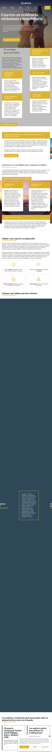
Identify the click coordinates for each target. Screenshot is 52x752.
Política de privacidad (36, 749)
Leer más (6, 747)
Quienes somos (35, 8)
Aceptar (24, 746)
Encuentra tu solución (10, 40)
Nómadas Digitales (20, 8)
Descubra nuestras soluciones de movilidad (15, 179)
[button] (49, 736)
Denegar (34, 746)
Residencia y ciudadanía (4, 8)
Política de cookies (28, 749)
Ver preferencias (45, 746)
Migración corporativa (13, 8)
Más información (10, 155)
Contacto (47, 7)
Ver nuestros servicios (7, 124)
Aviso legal (42, 749)
